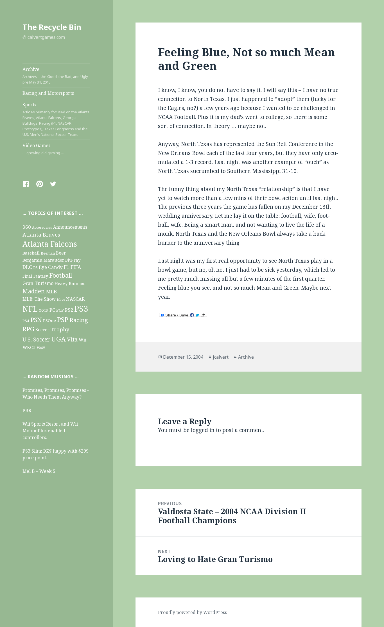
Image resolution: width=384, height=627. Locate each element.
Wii (82, 340)
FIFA (76, 267)
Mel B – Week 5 (38, 471)
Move (61, 300)
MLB (51, 291)
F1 (66, 267)
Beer (61, 253)
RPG (28, 329)
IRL (82, 284)
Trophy (60, 329)
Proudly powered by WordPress (192, 612)
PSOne (49, 320)
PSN (36, 320)
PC (52, 310)
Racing (78, 320)
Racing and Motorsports (48, 93)
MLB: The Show (39, 299)
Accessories (42, 227)
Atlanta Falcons (49, 244)
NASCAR (75, 299)
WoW (41, 347)
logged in (202, 430)
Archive (55, 75)
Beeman (48, 253)
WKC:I (29, 347)
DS (35, 267)
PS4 (25, 320)
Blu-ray (72, 260)
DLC (27, 267)
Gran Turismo (37, 283)
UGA (58, 338)
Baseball (31, 253)
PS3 (81, 308)
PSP (62, 319)
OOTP (43, 310)
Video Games (43, 148)
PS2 (69, 310)
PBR (26, 410)
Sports (55, 119)
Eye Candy (51, 267)
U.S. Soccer (36, 339)
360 (26, 227)
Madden (33, 291)
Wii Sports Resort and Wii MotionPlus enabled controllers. (50, 431)
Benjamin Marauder (43, 260)
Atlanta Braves (41, 234)
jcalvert (221, 357)
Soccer (42, 330)
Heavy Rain (66, 283)
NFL (30, 309)
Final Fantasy (35, 276)
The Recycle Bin (51, 27)
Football (60, 275)
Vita (72, 339)
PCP (60, 310)
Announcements (70, 227)
